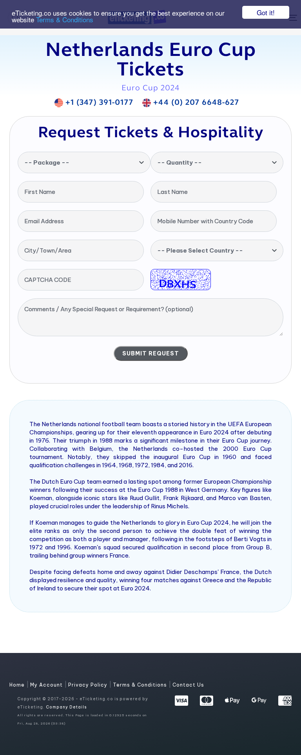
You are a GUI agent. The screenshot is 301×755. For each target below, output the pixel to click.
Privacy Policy (88, 685)
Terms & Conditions (64, 19)
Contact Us (188, 685)
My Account (47, 685)
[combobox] (84, 162)
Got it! (266, 12)
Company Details (66, 707)
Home (17, 685)
